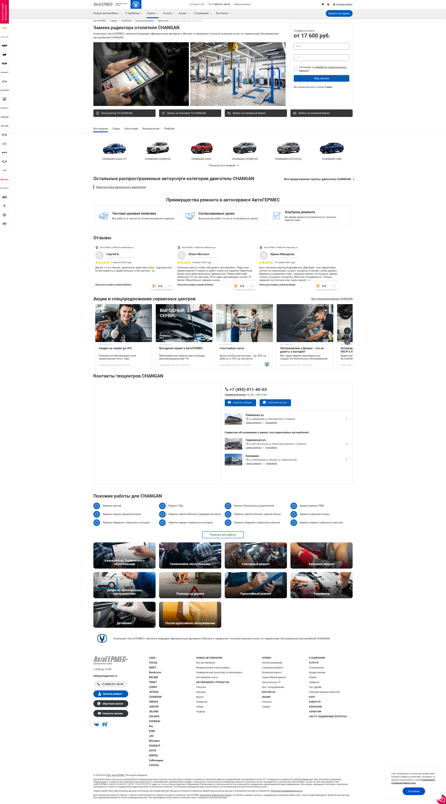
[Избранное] (323, 4)
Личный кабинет (112, 693)
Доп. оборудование (273, 687)
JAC (151, 736)
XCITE (152, 750)
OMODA (153, 701)
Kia (151, 726)
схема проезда (254, 422)
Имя (295, 42)
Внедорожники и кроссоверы (213, 667)
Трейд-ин (314, 682)
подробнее (271, 422)
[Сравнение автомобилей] (328, 4)
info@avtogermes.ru (105, 675)
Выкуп (200, 696)
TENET (153, 682)
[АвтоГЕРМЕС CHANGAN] (135, 4)
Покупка (201, 687)
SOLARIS (154, 716)
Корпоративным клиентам (324, 692)
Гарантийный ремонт (274, 677)
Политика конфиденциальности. (287, 791)
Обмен (200, 706)
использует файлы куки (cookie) (216, 795)
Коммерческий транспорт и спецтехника (219, 672)
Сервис (266, 706)
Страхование (316, 667)
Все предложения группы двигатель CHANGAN (317, 179)
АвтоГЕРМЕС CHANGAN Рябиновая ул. (117, 247)
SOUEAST (154, 745)
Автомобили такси (207, 677)
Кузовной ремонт (272, 672)
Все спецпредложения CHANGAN (332, 298)
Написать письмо (242, 403)
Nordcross (155, 672)
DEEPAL (153, 755)
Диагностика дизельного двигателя (121, 187)
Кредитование (317, 672)
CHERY (153, 687)
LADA (152, 657)
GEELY (152, 667)
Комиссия (201, 701)
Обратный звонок (277, 403)
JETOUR (154, 692)
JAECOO (154, 706)
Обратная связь (242, 4)
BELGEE (153, 677)
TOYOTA (154, 765)
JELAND (154, 711)
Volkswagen (156, 760)
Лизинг (313, 677)
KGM (152, 731)
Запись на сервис (339, 13)
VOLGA (153, 662)
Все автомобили (205, 662)
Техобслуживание (272, 662)
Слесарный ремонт (273, 667)
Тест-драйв (315, 687)
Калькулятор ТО (271, 682)
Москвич (154, 740)
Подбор (200, 711)
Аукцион (201, 692)
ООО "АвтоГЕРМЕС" (115, 775)
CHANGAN (155, 696)
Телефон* (298, 53)
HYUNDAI (154, 721)
